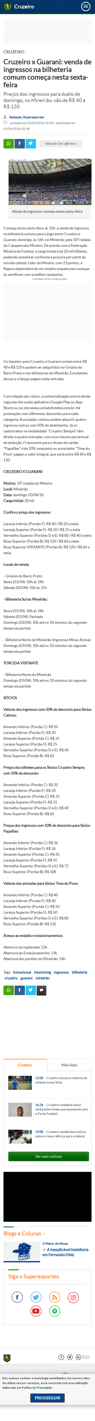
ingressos (61, 972)
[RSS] (54, 1297)
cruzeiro (11, 978)
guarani (27, 978)
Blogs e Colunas (22, 1233)
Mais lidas (69, 1065)
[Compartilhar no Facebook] (20, 143)
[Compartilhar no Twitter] (31, 143)
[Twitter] (36, 1297)
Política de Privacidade (37, 1387)
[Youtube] (36, 1311)
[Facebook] (17, 1297)
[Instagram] (73, 1297)
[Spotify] (54, 1311)
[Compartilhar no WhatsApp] (8, 143)
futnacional (22, 972)
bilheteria (79, 972)
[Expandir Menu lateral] (85, 6)
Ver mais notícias (48, 1156)
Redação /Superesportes (26, 117)
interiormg (42, 972)
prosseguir (47, 1397)
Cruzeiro (25, 1065)
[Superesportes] (8, 1359)
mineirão (43, 978)
